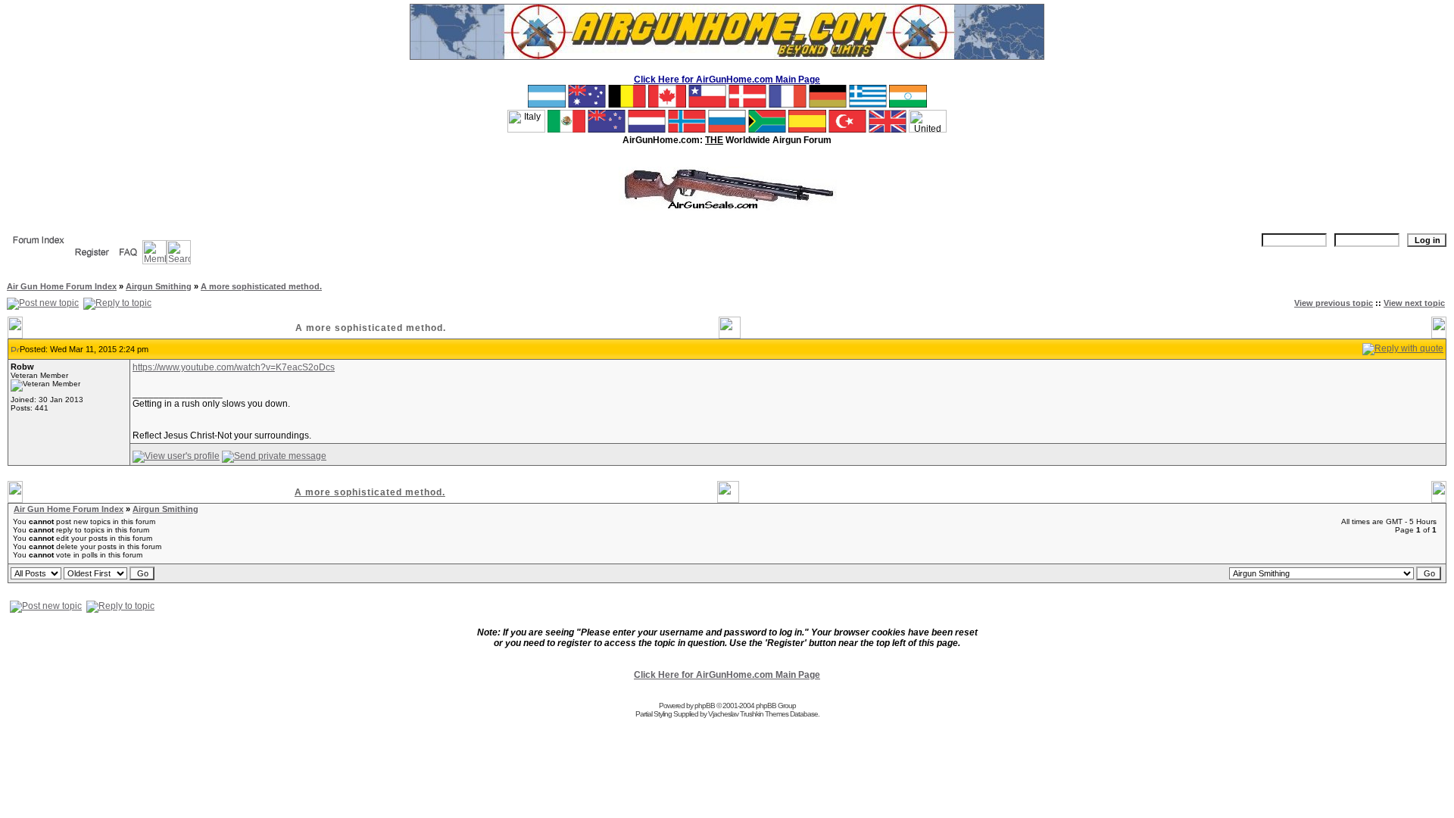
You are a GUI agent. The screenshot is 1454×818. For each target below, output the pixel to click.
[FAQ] (128, 261)
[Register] (92, 261)
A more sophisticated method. (261, 286)
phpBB (704, 705)
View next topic (1414, 303)
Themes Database (791, 714)
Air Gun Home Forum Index (62, 286)
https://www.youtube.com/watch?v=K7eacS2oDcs (234, 367)
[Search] (179, 261)
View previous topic (1333, 303)
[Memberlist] (154, 261)
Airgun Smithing (159, 286)
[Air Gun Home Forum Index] (39, 249)
